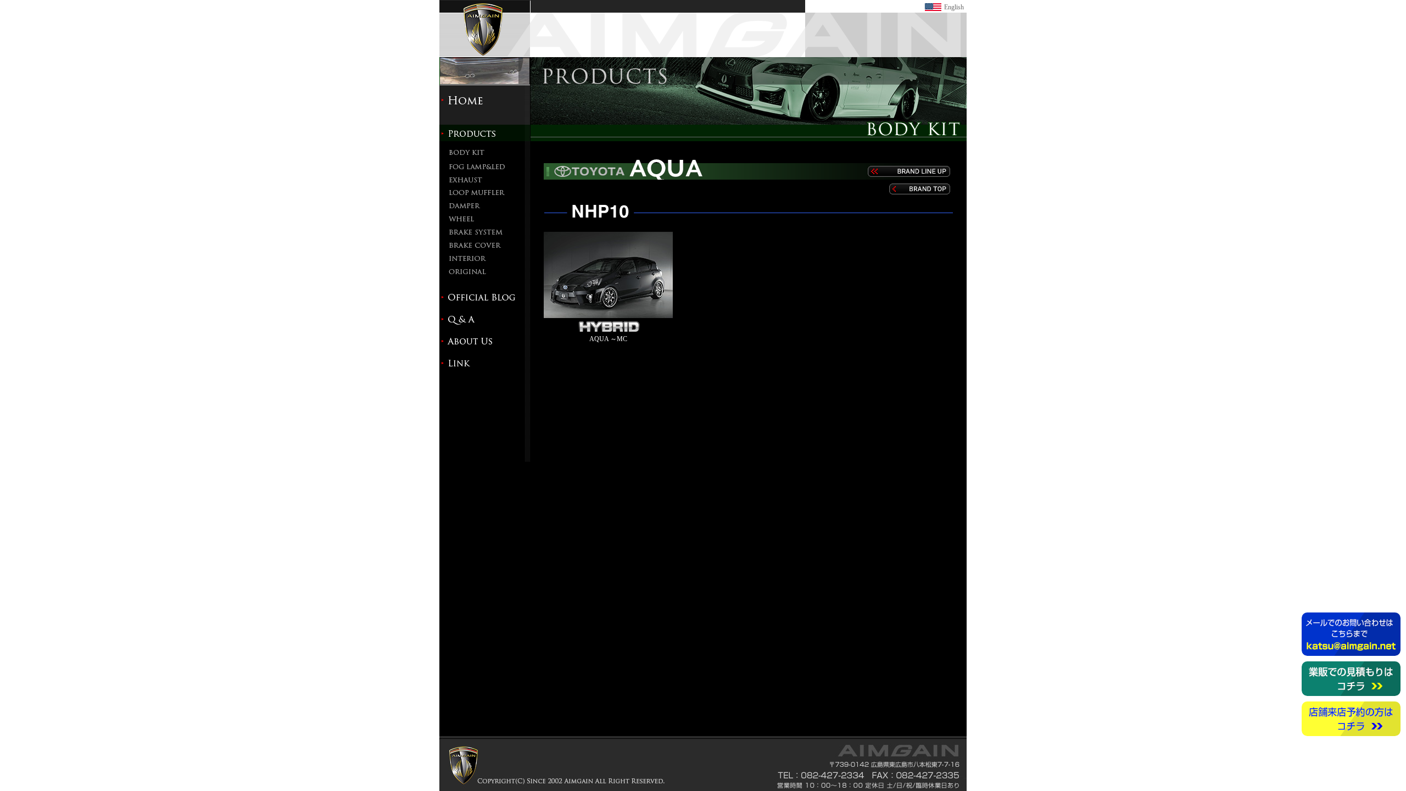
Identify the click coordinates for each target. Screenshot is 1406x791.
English (954, 7)
